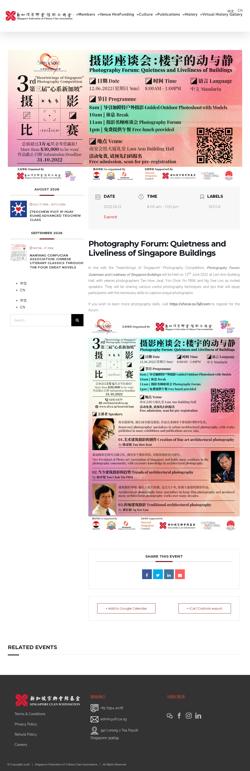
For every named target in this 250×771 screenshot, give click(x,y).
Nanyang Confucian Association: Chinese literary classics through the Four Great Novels (56, 261)
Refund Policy (26, 734)
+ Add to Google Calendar (126, 608)
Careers (21, 745)
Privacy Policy (26, 724)
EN (240, 10)
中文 (230, 11)
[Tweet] (158, 574)
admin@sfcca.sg (113, 719)
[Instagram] (189, 716)
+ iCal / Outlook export (204, 608)
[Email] (180, 574)
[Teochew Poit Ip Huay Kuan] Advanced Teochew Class (55, 216)
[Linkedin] (169, 574)
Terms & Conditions (30, 714)
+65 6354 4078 (111, 708)
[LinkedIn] (198, 716)
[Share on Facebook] (147, 574)
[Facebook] (179, 716)
